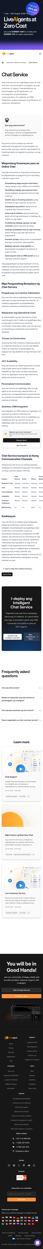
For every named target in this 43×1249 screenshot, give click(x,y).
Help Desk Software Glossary (16, 62)
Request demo (21, 440)
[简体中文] (33, 1224)
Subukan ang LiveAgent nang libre (12, 637)
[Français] (3, 1221)
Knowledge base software (21, 1098)
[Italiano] (14, 1221)
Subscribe (21, 1199)
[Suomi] (36, 1218)
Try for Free (7, 574)
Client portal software (21, 1124)
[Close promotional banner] (40, 2)
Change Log (32, 1055)
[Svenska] (21, 1224)
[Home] (3, 62)
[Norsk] (33, 1221)
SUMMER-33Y (9, 34)
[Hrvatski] (6, 1221)
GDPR (10, 1236)
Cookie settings (29, 1236)
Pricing (11, 1048)
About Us (11, 1071)
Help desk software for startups (21, 1129)
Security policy (23, 1233)
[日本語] (18, 1221)
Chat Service (33, 62)
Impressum (11, 1088)
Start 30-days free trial (21, 990)
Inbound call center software (21, 1116)
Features (11, 1052)
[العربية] (3, 1218)
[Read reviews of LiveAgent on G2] (21, 1177)
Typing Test (32, 1088)
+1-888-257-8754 (22, 1143)
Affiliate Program (11, 1084)
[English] (25, 1218)
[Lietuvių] (21, 1221)
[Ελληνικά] (21, 1218)
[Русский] (10, 1224)
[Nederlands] (29, 1221)
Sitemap (18, 1236)
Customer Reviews (11, 1080)
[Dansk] (14, 1218)
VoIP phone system (21, 1107)
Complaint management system (21, 1120)
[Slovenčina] (14, 1224)
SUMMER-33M (18, 32)
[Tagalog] (25, 1224)
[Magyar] (10, 1221)
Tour (11, 1061)
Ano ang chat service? (11, 688)
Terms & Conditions (8, 1233)
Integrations (11, 1056)
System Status (32, 1051)
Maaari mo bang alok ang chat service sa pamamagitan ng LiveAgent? (18, 699)
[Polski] (36, 1221)
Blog (32, 1071)
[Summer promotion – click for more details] (21, 25)
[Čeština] (10, 1218)
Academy (32, 1080)
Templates (32, 1084)
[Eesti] (33, 1218)
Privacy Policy (36, 1233)
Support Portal (32, 1042)
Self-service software (21, 1111)
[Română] (6, 1224)
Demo (11, 1044)
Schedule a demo (21, 996)
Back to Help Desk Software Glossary (18, 569)
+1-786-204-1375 (22, 1147)
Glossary (32, 1075)
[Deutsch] (18, 1218)
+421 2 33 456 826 (23, 1138)
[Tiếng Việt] (29, 1224)
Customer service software (21, 1103)
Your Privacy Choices (23, 1239)
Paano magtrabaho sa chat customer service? (20, 720)
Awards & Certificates (11, 1075)
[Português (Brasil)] (3, 1224)
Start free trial (22, 445)
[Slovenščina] (18, 1224)
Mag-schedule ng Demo (30, 637)
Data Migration (32, 1047)
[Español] (29, 1218)
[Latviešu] (25, 1221)
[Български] (6, 1218)
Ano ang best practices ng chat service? (18, 710)
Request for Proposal (32, 1060)
